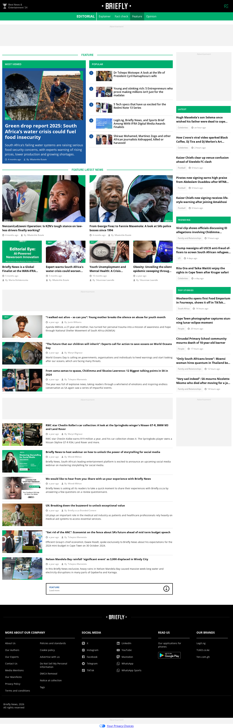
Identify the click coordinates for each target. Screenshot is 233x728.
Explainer (105, 16)
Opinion (151, 16)
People (181, 328)
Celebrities (183, 127)
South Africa (184, 308)
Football (181, 167)
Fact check (121, 16)
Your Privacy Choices (120, 726)
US (179, 258)
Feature (137, 16)
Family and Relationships (189, 238)
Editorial (86, 16)
